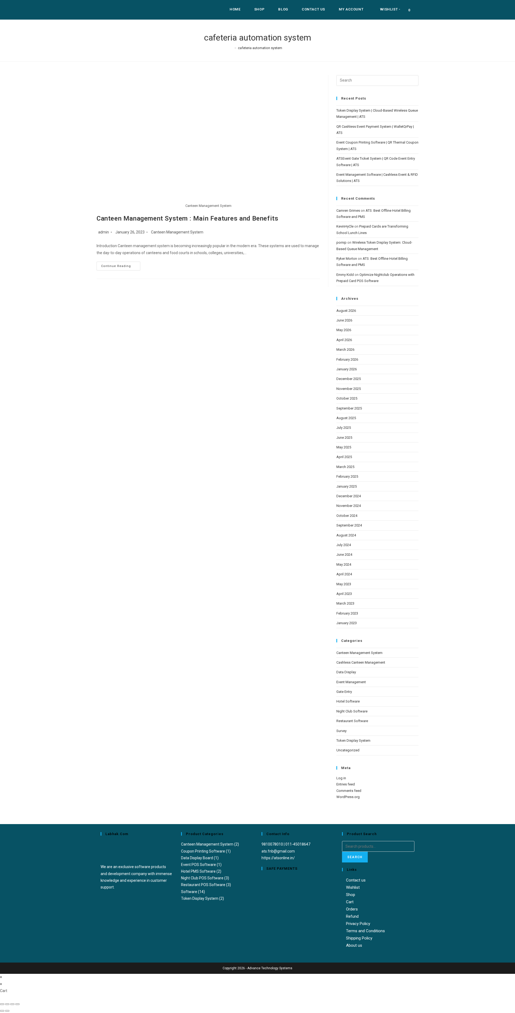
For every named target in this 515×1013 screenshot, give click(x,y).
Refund (352, 916)
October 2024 (346, 516)
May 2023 (343, 584)
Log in (341, 778)
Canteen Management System (177, 232)
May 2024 (343, 564)
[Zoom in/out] (2, 1004)
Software (189, 892)
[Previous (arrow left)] (2, 1011)
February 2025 (347, 476)
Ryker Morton (346, 259)
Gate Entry (344, 692)
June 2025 (344, 438)
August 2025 (346, 418)
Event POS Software (198, 864)
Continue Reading (120, 265)
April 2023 (344, 594)
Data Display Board (197, 858)
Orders (352, 909)
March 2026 (345, 350)
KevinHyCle (345, 226)
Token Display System (353, 740)
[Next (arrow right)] (7, 1011)
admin (103, 232)
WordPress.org (348, 797)
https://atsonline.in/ (278, 858)
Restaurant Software (352, 721)
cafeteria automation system (260, 48)
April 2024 (344, 574)
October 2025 (346, 398)
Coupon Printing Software (203, 851)
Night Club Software (351, 711)
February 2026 (347, 359)
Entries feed (345, 784)
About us (354, 945)
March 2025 (345, 467)
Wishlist (353, 887)
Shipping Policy (359, 938)
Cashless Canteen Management (360, 662)
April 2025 (344, 457)
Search (354, 857)
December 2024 (348, 496)
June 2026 (344, 320)
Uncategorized (347, 750)
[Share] (12, 1004)
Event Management (351, 682)
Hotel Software (348, 701)
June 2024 (344, 555)
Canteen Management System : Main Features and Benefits (187, 218)
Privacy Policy (358, 923)
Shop (350, 894)
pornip (341, 242)
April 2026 (344, 340)
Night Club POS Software (202, 878)
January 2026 (346, 369)
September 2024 (349, 525)
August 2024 (346, 535)
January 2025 (346, 486)
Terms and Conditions (365, 930)
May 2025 (343, 447)
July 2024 (343, 545)
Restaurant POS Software (203, 885)
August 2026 (346, 311)
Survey (341, 731)
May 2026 (343, 330)
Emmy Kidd (345, 275)
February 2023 (347, 613)
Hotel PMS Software (198, 871)
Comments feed (348, 791)
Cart (350, 901)
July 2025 (343, 428)
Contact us (356, 880)
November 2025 (348, 389)
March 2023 (345, 603)
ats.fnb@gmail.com (278, 851)
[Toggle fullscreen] (7, 1004)
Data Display (346, 672)
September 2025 (349, 408)
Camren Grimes (348, 211)
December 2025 (348, 379)
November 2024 (348, 506)
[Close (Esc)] (17, 1004)
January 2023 (346, 623)
